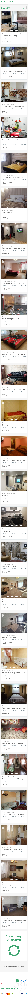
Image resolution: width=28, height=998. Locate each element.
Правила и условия (5, 981)
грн (7, 41)
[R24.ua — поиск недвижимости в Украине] (24, 980)
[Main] (7, 1)
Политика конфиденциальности (8, 983)
